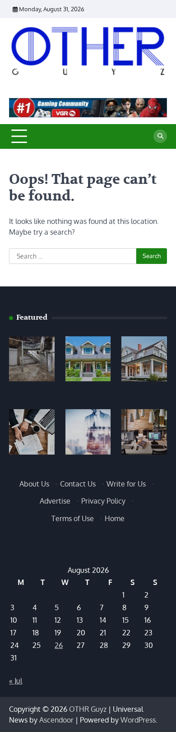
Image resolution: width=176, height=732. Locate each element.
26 (59, 645)
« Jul (15, 680)
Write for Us (126, 483)
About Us (34, 483)
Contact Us (78, 483)
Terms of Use (72, 518)
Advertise (55, 500)
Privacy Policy (103, 500)
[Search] (160, 136)
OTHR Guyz (88, 709)
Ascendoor (56, 719)
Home (115, 518)
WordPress (138, 719)
